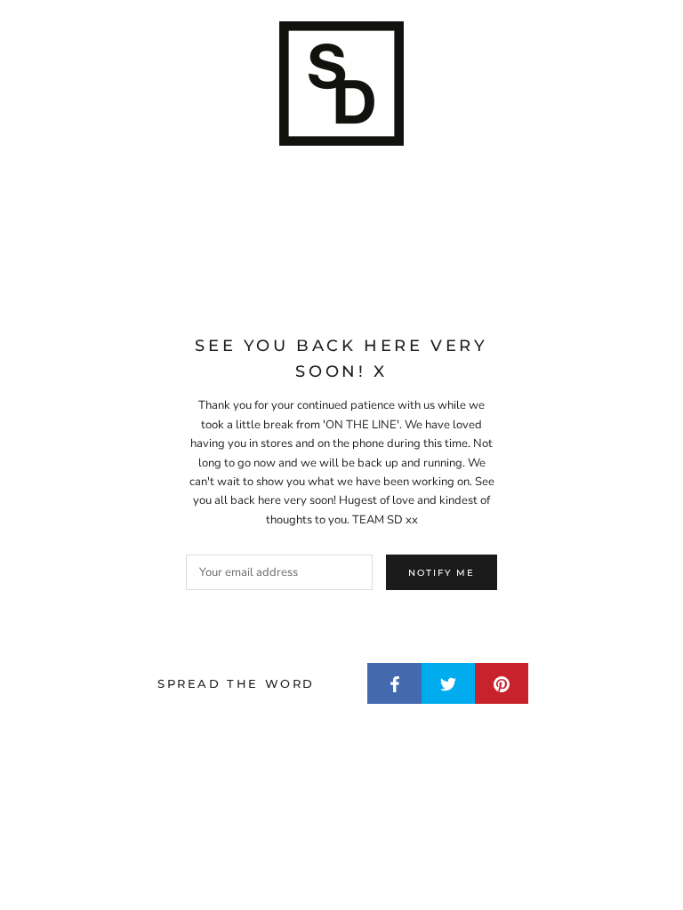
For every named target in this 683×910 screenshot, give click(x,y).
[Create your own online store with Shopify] (270, 881)
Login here (624, 877)
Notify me (441, 573)
